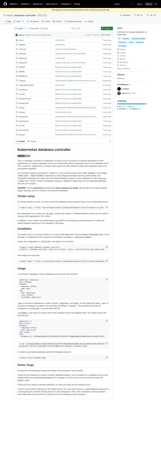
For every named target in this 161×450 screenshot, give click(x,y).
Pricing (77, 4)
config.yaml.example (26, 85)
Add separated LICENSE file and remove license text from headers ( (79, 81)
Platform (13, 4)
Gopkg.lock (23, 58)
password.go (23, 116)
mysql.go (22, 112)
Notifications (126, 15)
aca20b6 (88, 35)
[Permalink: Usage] (16, 268)
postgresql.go (24, 121)
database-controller (25, 15)
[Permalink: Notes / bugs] (16, 364)
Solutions (25, 4)
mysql (131, 42)
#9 (63, 40)
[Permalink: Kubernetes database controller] (16, 149)
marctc (9, 15)
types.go (22, 134)
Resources (37, 4)
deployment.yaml (25, 99)
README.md (23, 76)
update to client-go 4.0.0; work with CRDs (70, 54)
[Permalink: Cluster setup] (16, 196)
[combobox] (86, 28)
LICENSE (22, 67)
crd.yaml (22, 94)
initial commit (60, 45)
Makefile (22, 72)
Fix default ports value (63, 112)
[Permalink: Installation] (16, 228)
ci (119, 38)
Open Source (51, 4)
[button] (106, 207)
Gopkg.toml (23, 63)
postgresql (139, 42)
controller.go (23, 90)
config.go (22, 81)
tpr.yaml (21, 125)
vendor (21, 40)
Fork (139, 15)
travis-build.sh (24, 130)
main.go (21, 107)
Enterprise (65, 4)
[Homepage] (5, 4)
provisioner (122, 46)
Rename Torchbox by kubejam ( (36, 35)
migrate (21, 216)
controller (126, 38)
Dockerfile (22, 54)
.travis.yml (22, 49)
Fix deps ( (58, 40)
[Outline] (110, 141)
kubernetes (122, 42)
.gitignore (22, 45)
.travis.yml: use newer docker (65, 49)
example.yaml (24, 103)
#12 (49, 35)
